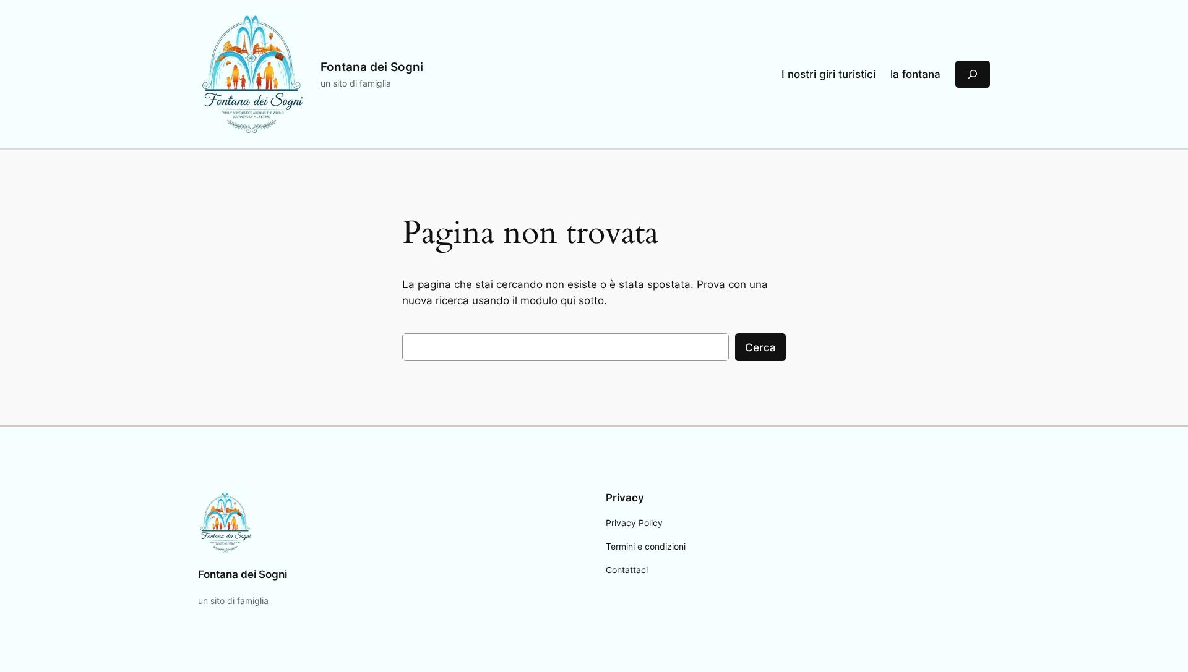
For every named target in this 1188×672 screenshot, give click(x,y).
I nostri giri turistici (828, 74)
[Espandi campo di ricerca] (972, 74)
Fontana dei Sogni (372, 66)
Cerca (760, 347)
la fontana (915, 74)
